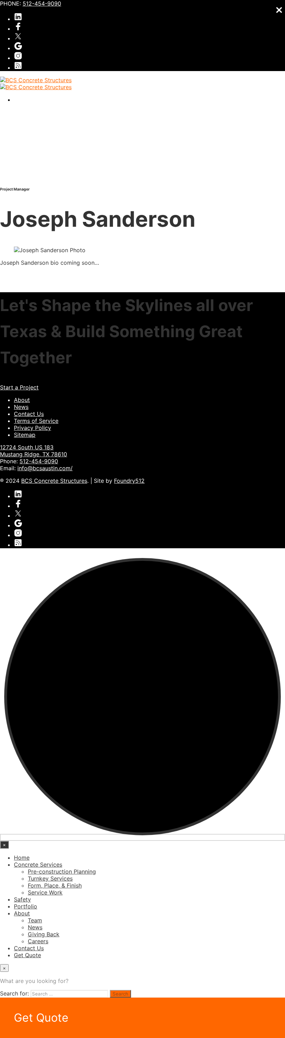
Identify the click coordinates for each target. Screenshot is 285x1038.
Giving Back (43, 934)
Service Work (45, 892)
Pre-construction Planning (62, 871)
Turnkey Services (50, 878)
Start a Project (19, 387)
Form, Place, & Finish (55, 885)
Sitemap (24, 434)
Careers (38, 941)
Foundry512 (129, 480)
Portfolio (25, 906)
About (22, 399)
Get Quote (27, 955)
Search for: (14, 993)
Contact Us (29, 413)
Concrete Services (38, 864)
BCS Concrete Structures (54, 480)
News (21, 406)
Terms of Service (36, 420)
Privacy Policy (32, 427)
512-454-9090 (42, 3)
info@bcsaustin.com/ (45, 468)
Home (22, 857)
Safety (22, 899)
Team (35, 920)
